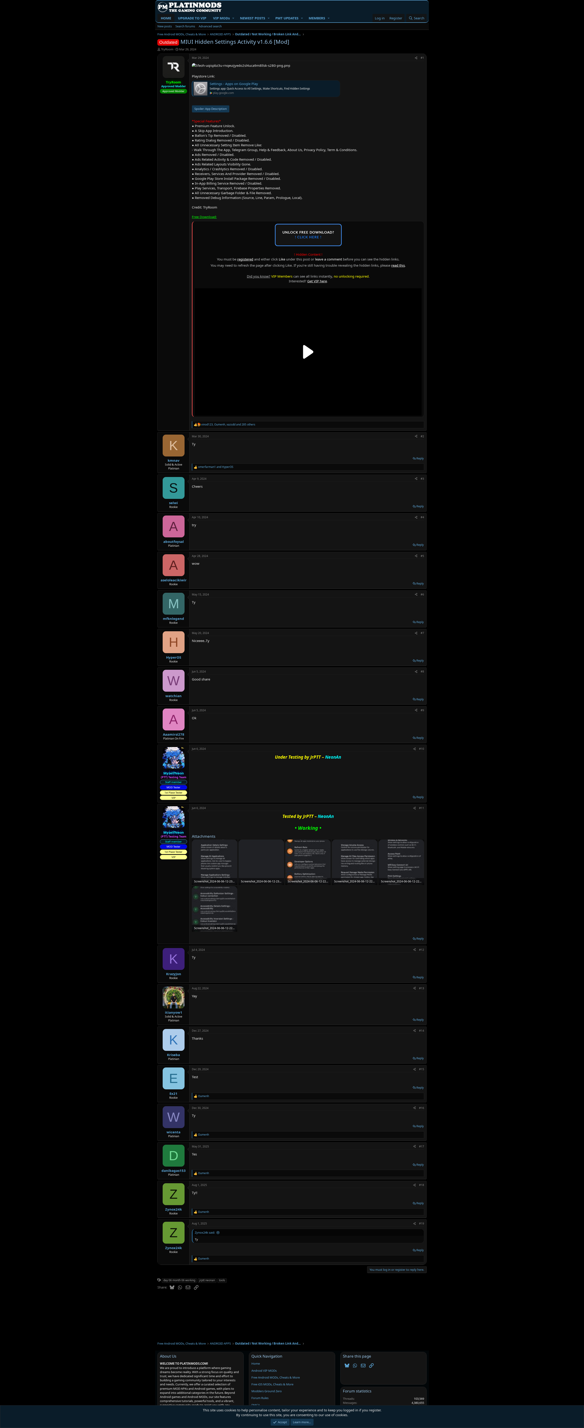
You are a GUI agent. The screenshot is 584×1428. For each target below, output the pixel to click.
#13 (421, 988)
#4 (422, 517)
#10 (421, 749)
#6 (422, 594)
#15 (421, 1069)
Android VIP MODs (264, 1371)
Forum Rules (260, 1398)
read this (398, 265)
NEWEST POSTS (252, 18)
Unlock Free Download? (308, 235)
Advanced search (210, 26)
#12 (421, 950)
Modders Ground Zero (266, 1391)
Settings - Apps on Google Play (234, 83)
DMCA (255, 1405)
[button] (233, 18)
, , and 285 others (228, 424)
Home (255, 1363)
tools (222, 1280)
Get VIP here (317, 281)
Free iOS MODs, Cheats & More (272, 1384)
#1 (422, 58)
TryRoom (167, 49)
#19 (421, 1223)
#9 (422, 710)
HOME (166, 18)
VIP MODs (221, 18)
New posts (164, 26)
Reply (420, 458)
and (215, 467)
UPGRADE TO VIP (192, 18)
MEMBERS (317, 18)
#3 (422, 479)
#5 (422, 556)
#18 (421, 1185)
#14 (421, 1031)
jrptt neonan (207, 1280)
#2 (422, 436)
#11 (421, 808)
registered (245, 259)
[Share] (416, 58)
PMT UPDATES (286, 18)
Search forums (185, 26)
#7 (422, 633)
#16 (421, 1108)
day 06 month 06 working (179, 1280)
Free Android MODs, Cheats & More (275, 1377)
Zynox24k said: (205, 1232)
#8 (422, 671)
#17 (421, 1146)
